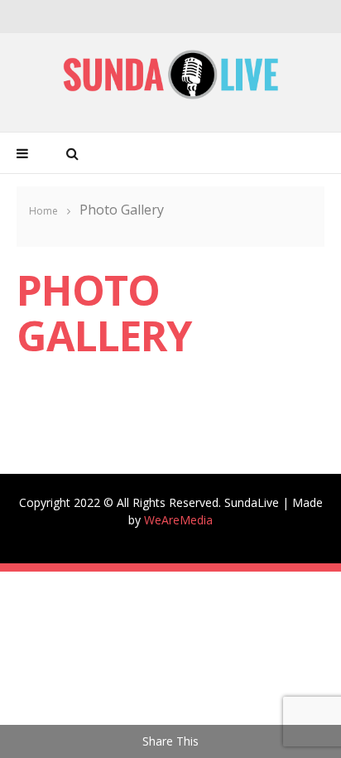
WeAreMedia (178, 520)
